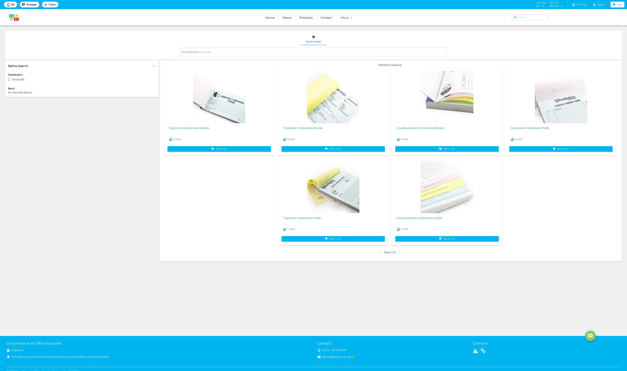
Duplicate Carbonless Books (189, 128)
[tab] (313, 39)
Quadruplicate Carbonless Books (420, 128)
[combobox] (313, 52)
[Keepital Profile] (475, 350)
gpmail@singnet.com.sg (336, 356)
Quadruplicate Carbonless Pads (419, 218)
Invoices (177, 139)
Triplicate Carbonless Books (303, 128)
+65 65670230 (339, 350)
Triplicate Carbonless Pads (302, 218)
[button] (81, 66)
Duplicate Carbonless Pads (530, 128)
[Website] (483, 351)
